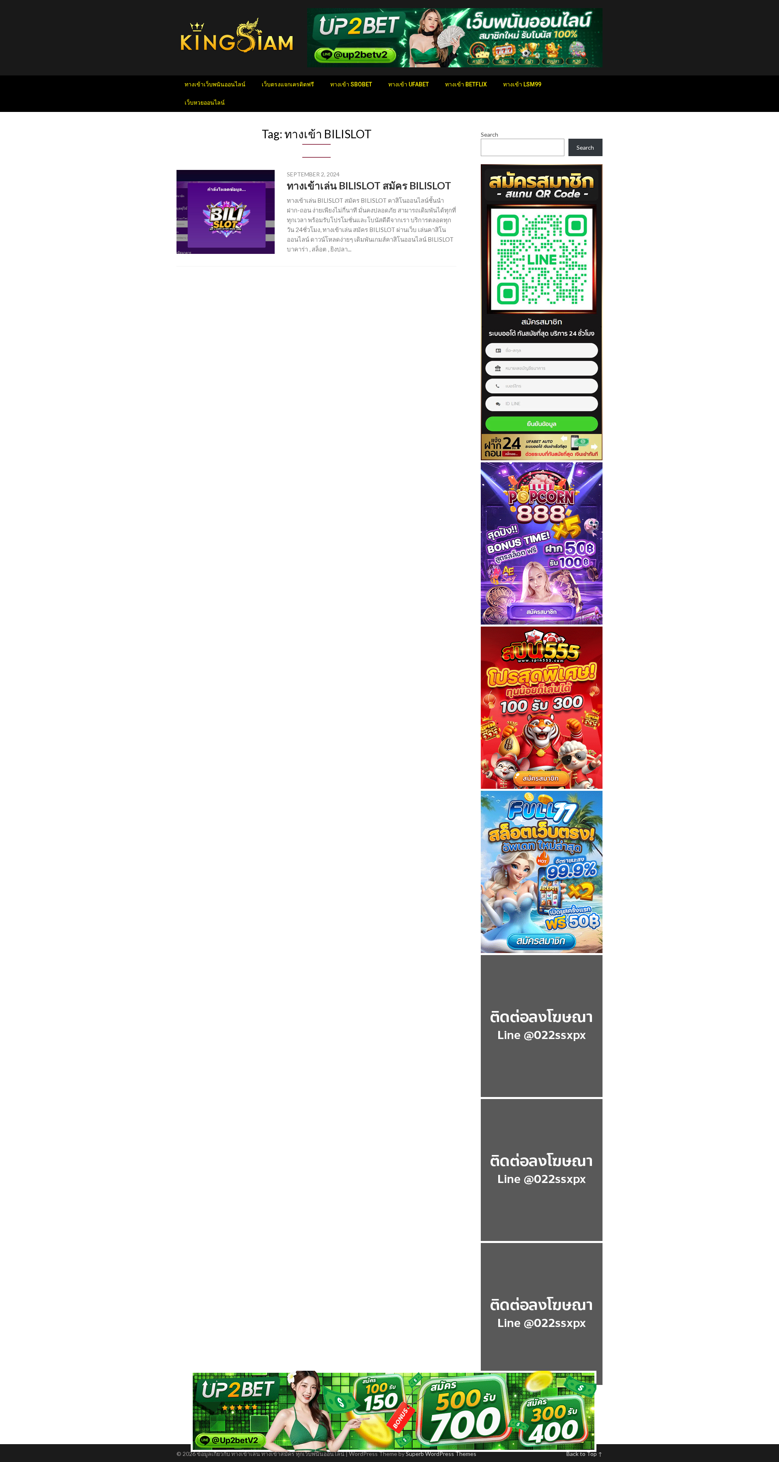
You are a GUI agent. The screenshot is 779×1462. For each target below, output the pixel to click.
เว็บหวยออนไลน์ (205, 102)
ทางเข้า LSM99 (522, 84)
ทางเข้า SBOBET (351, 84)
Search (489, 134)
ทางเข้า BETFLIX (466, 84)
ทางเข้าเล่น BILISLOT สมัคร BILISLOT (369, 185)
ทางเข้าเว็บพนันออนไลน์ (215, 84)
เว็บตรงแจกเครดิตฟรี (288, 84)
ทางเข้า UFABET (408, 84)
